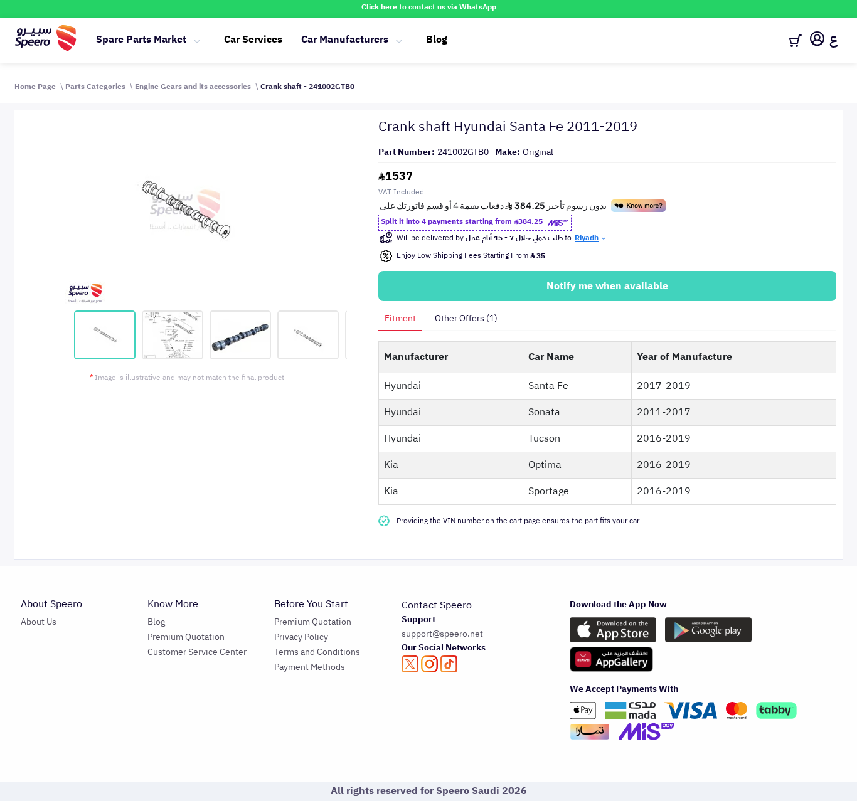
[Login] (817, 40)
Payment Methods (309, 667)
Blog (436, 39)
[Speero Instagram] (429, 663)
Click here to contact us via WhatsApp (428, 7)
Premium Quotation (186, 637)
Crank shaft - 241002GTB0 (307, 86)
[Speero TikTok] (448, 663)
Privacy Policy (301, 637)
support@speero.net (442, 633)
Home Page (35, 86)
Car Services (253, 39)
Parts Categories (95, 86)
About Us (38, 622)
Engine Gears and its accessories (193, 86)
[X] (410, 663)
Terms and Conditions (317, 652)
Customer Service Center (197, 652)
